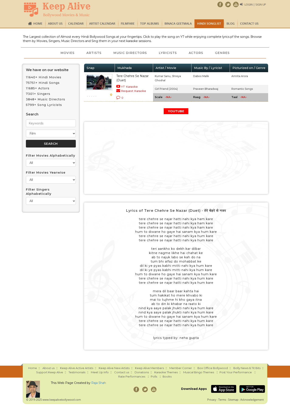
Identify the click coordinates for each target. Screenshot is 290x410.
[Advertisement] (176, 158)
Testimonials (77, 372)
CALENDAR (76, 23)
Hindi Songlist (209, 23)
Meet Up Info (100, 372)
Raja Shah (98, 383)
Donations (142, 372)
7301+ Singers (38, 94)
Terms (222, 400)
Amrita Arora (239, 76)
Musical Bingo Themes (198, 372)
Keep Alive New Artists (114, 368)
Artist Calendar (102, 23)
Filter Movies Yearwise (45, 172)
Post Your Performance (236, 372)
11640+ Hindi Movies (43, 77)
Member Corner (180, 368)
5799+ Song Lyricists (44, 105)
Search (32, 114)
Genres (222, 53)
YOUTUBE (176, 111)
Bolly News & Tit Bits (246, 368)
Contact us (249, 23)
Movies (68, 53)
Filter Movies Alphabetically (50, 155)
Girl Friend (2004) (166, 88)
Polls (154, 376)
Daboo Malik (201, 76)
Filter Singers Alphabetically (38, 192)
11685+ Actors (37, 88)
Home (37, 23)
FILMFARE (128, 23)
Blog (231, 23)
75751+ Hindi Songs (43, 83)
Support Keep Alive (49, 372)
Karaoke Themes (166, 372)
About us (55, 23)
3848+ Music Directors (45, 99)
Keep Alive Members (149, 368)
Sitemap (233, 400)
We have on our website (47, 70)
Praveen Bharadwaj (205, 88)
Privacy (211, 400)
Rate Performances (131, 376)
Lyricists (168, 53)
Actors (196, 53)
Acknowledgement (252, 400)
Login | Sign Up (255, 4)
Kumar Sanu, (163, 76)
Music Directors (130, 53)
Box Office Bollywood (212, 368)
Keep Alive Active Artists (76, 368)
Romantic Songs (242, 88)
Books (167, 376)
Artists (93, 53)
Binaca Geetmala (178, 23)
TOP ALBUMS (149, 23)
